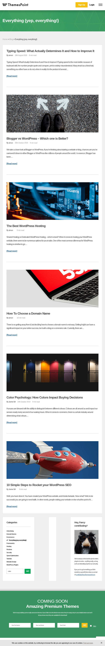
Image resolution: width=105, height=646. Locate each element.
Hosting (9, 546)
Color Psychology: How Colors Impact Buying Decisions (45, 397)
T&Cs (94, 626)
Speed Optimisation (12, 556)
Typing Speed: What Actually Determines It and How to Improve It (50, 51)
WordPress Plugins (12, 565)
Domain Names (11, 534)
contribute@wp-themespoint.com (85, 575)
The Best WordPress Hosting (26, 226)
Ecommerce (10, 537)
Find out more (88, 643)
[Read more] (12, 76)
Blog (11, 39)
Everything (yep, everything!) (17, 540)
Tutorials (9, 559)
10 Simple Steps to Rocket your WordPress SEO (39, 485)
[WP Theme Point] (15, 5)
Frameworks (10, 543)
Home (5, 39)
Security (9, 552)
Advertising (10, 531)
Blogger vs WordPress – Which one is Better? (37, 138)
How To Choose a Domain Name (28, 313)
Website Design (11, 562)
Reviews (9, 549)
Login (91, 5)
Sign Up (81, 5)
